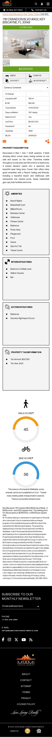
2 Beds (13, 76)
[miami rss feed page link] (30, 639)
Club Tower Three (31, 14)
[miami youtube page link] (24, 640)
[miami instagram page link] (9, 640)
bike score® (26, 458)
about (26, 674)
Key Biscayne (16, 14)
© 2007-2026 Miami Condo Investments (26, 727)
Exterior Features (21, 307)
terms (26, 692)
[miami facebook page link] (3, 640)
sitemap (26, 686)
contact (26, 680)
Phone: (10, 618)
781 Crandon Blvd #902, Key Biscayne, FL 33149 (24, 21)
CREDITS (14, 731)
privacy (26, 698)
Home (5, 14)
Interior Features (21, 262)
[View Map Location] (6, 32)
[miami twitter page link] (16, 640)
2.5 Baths (37, 76)
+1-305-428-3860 (10, 619)
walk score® (26, 413)
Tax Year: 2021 (16, 363)
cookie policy (26, 704)
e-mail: (20, 629)
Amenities (16, 194)
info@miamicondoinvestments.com (20, 630)
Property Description (15, 148)
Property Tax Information (26, 352)
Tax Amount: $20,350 (20, 359)
